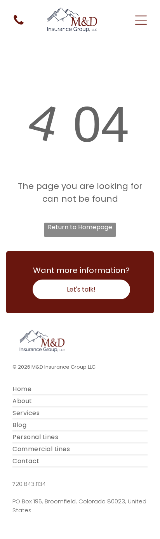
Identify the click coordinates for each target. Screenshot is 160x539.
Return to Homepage (80, 227)
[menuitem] (79, 389)
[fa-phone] (18, 24)
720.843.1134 (29, 484)
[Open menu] (141, 20)
